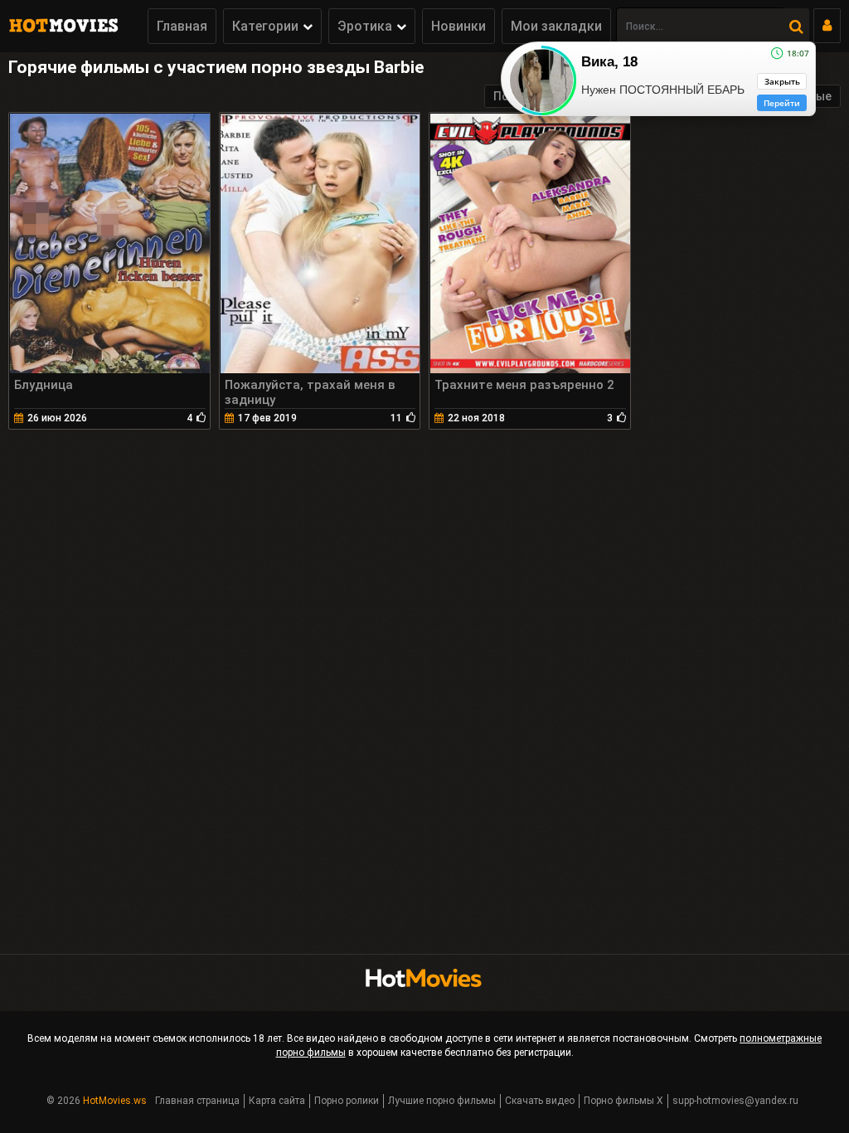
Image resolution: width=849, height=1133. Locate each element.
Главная (182, 26)
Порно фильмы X (623, 1100)
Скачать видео (540, 1100)
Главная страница (197, 1100)
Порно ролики (346, 1100)
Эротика (364, 26)
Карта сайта (277, 1100)
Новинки (458, 26)
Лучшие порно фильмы (442, 1100)
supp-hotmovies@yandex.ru (735, 1100)
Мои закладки (556, 26)
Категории (265, 26)
